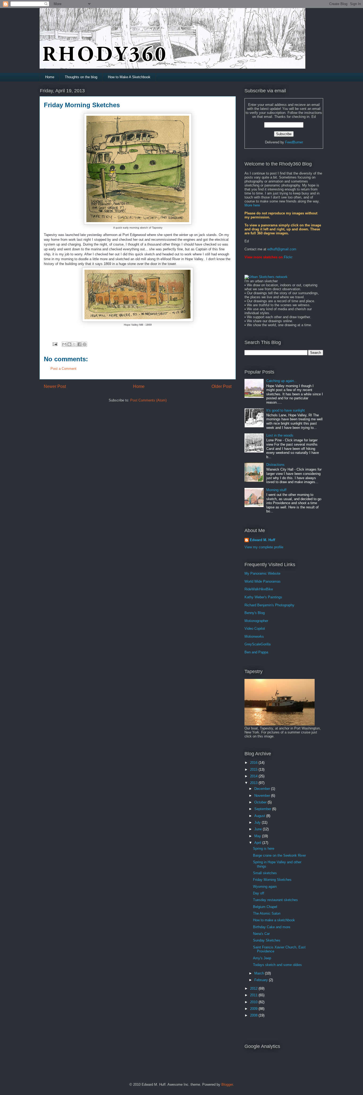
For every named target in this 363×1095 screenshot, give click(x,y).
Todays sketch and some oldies (277, 965)
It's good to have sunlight (285, 410)
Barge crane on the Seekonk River (279, 855)
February (261, 980)
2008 (254, 1015)
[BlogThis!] (69, 344)
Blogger (227, 1084)
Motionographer (256, 621)
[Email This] (64, 344)
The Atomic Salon (266, 913)
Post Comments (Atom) (148, 400)
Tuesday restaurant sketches (275, 900)
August (260, 816)
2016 (254, 763)
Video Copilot (254, 629)
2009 (254, 1009)
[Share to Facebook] (79, 344)
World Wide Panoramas (262, 581)
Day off (258, 893)
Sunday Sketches (266, 940)
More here (252, 205)
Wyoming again (265, 887)
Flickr (288, 257)
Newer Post (55, 386)
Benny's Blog (254, 613)
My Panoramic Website (262, 573)
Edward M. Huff (262, 540)
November (262, 796)
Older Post (221, 386)
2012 (254, 988)
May (258, 836)
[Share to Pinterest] (84, 344)
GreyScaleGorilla (257, 644)
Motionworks (254, 636)
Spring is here (263, 849)
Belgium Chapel (265, 907)
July (258, 822)
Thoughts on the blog (81, 77)
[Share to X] (74, 344)
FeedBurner (294, 142)
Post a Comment (63, 369)
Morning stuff (276, 490)
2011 (254, 995)
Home (49, 77)
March (259, 973)
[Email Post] (54, 344)
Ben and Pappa (256, 652)
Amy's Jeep (262, 958)
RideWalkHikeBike (258, 589)
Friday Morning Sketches (272, 880)
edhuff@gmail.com (281, 249)
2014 (254, 776)
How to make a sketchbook (274, 920)
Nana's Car (261, 934)
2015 (254, 770)
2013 (254, 783)
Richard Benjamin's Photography (269, 605)
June (258, 829)
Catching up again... (281, 381)
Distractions (275, 465)
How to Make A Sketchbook (129, 77)
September (263, 809)
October (261, 802)
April (258, 843)
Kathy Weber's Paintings (263, 597)
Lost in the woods (279, 435)
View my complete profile (263, 547)
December (262, 789)
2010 (254, 1002)
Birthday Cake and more (271, 927)
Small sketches (265, 873)
